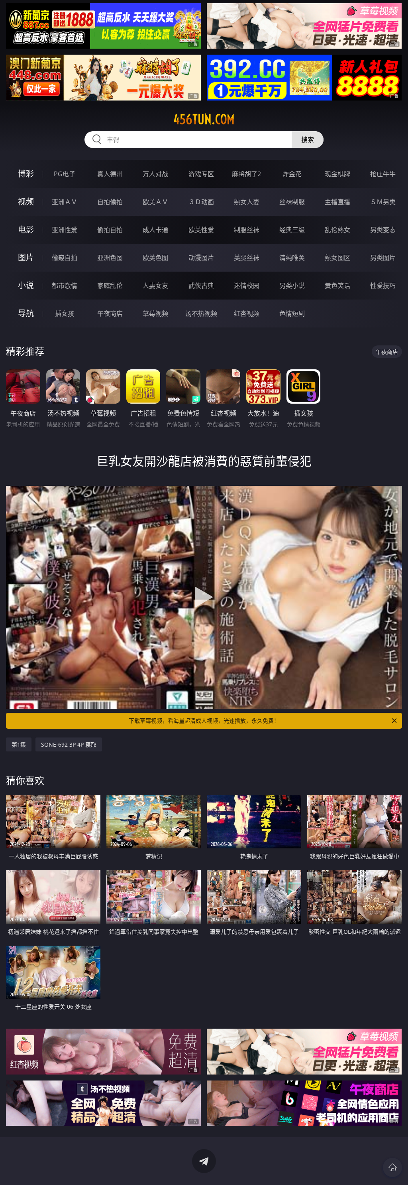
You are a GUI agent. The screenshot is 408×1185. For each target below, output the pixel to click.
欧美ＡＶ (155, 201)
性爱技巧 (383, 285)
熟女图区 (337, 257)
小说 (26, 285)
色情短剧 (292, 313)
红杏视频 (246, 313)
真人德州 (110, 174)
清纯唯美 (292, 257)
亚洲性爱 (64, 229)
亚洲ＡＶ (64, 201)
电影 (26, 229)
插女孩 (64, 313)
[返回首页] (392, 1167)
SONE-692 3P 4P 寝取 (68, 744)
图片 (26, 257)
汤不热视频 (201, 313)
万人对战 (155, 174)
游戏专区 (201, 174)
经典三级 (292, 229)
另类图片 (383, 257)
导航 (26, 313)
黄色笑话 (337, 285)
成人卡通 (155, 229)
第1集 (19, 744)
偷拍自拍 (110, 229)
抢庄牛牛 (383, 174)
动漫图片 (201, 257)
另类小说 (292, 285)
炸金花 (292, 174)
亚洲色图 (110, 257)
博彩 (26, 173)
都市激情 (64, 285)
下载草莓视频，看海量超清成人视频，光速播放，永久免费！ (204, 720)
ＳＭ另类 (383, 201)
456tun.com (204, 119)
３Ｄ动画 (201, 201)
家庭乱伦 (110, 285)
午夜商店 (110, 313)
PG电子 (64, 174)
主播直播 (337, 201)
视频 (26, 201)
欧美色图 (155, 257)
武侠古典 (201, 285)
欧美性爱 (201, 229)
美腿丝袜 (246, 257)
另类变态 (383, 229)
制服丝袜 (246, 229)
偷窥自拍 (64, 257)
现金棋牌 (337, 174)
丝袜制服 (292, 201)
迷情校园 (246, 285)
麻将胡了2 (246, 174)
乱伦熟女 (337, 229)
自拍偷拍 (110, 201)
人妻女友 (155, 285)
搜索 (307, 139)
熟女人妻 (246, 201)
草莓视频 (155, 313)
